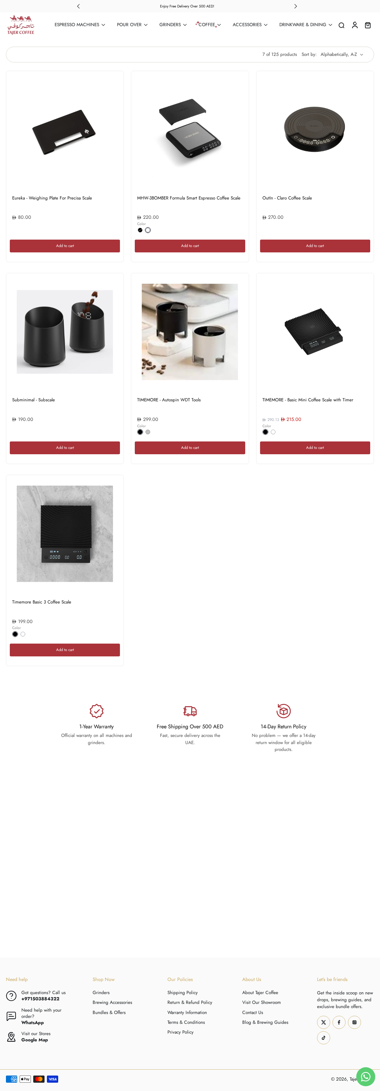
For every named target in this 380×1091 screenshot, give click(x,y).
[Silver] (147, 432)
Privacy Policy (180, 1032)
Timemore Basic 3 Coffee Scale (41, 602)
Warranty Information (187, 1012)
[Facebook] (339, 1022)
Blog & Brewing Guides (265, 1022)
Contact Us (252, 1012)
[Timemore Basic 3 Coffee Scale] (65, 533)
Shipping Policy (182, 993)
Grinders (101, 993)
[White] (147, 230)
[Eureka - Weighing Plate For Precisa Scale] (65, 129)
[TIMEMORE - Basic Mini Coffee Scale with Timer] (315, 332)
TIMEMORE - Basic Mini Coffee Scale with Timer (307, 400)
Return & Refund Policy (189, 1002)
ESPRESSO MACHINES (77, 24)
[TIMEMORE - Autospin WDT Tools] (189, 332)
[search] (341, 25)
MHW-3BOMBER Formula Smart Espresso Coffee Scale (188, 198)
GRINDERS (170, 24)
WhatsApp (32, 1022)
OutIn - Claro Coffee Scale (287, 198)
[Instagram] (354, 1022)
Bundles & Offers (109, 1012)
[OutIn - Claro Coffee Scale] (315, 129)
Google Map (34, 1040)
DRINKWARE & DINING (302, 24)
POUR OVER (129, 24)
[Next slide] (295, 6)
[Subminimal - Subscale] (65, 332)
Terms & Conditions (186, 1022)
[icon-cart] (367, 25)
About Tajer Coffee (260, 993)
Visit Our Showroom (261, 1002)
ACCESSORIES (247, 24)
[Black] (140, 230)
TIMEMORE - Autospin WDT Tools (169, 400)
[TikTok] (323, 1037)
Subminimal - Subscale (33, 400)
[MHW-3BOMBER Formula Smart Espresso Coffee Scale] (189, 129)
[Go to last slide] (78, 6)
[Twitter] (323, 1022)
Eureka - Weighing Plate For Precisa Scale (52, 198)
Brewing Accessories (112, 1002)
